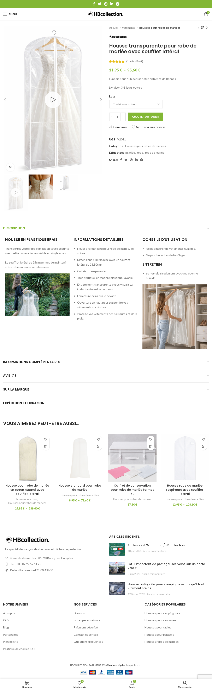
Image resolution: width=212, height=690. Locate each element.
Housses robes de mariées (162, 641)
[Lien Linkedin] (111, 4)
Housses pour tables (158, 627)
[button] (150, 446)
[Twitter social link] (99, 4)
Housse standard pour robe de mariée (80, 487)
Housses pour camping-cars (162, 613)
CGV (6, 620)
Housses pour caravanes (160, 620)
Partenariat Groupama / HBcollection (156, 545)
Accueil (114, 27)
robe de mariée (154, 152)
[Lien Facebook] (94, 4)
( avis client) (134, 61)
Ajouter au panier (145, 116)
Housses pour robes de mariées (160, 27)
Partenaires (10, 634)
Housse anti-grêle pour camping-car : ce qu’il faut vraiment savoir (166, 586)
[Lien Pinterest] (106, 4)
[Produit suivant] (207, 28)
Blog (6, 627)
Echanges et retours (87, 620)
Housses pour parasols (159, 634)
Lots (112, 96)
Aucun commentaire (154, 551)
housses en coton (26, 499)
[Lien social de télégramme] (117, 4)
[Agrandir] (10, 167)
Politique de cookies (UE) (19, 649)
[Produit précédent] (198, 28)
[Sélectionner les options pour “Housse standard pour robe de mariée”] (98, 446)
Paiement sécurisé (86, 627)
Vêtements (129, 27)
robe (140, 152)
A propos (9, 613)
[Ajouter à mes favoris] (45, 439)
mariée (130, 152)
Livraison (79, 613)
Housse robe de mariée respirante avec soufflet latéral (184, 489)
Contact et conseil (86, 634)
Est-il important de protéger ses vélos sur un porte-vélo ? (167, 566)
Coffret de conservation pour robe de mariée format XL (132, 489)
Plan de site (10, 641)
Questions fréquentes (88, 641)
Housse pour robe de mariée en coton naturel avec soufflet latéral (27, 489)
